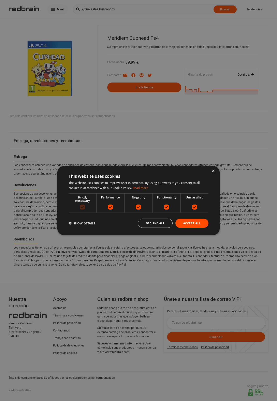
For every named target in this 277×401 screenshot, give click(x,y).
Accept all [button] (192, 223)
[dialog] (138, 200)
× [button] (213, 171)
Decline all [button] (155, 223)
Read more (140, 188)
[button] (82, 223)
